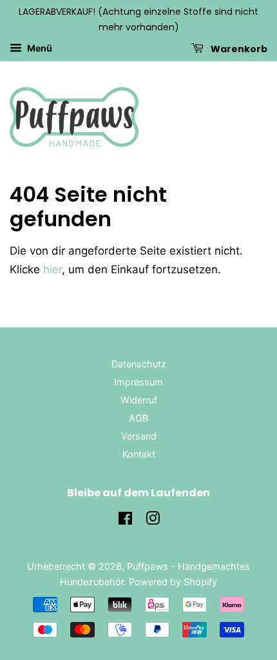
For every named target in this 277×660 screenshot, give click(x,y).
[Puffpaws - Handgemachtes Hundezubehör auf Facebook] (125, 520)
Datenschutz (138, 363)
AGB (138, 417)
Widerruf (138, 399)
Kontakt (138, 454)
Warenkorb (238, 48)
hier (52, 269)
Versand (139, 436)
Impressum (138, 381)
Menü (38, 48)
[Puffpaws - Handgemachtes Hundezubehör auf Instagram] (153, 520)
